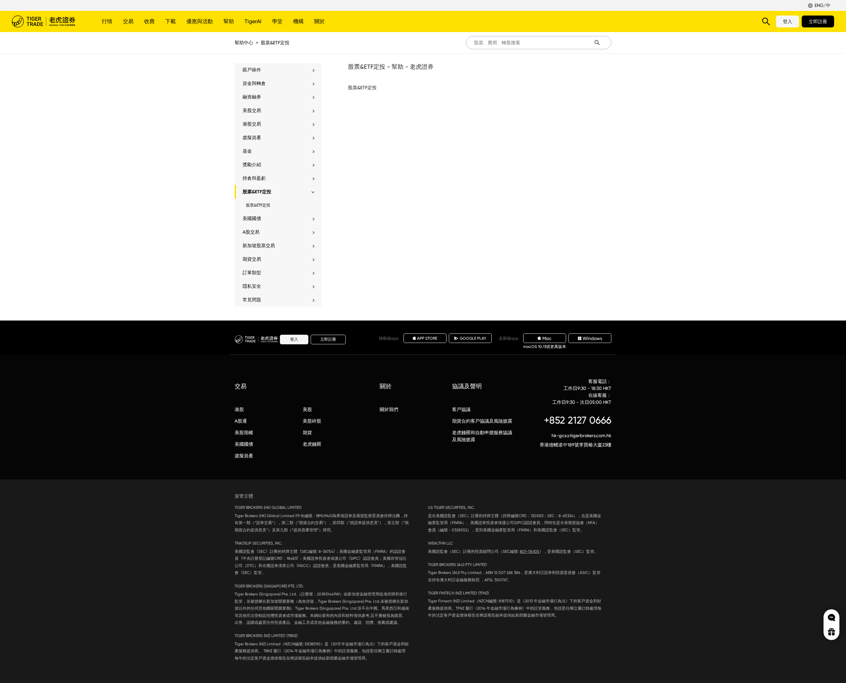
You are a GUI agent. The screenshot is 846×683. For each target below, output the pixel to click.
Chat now (831, 618)
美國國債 (252, 218)
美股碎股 (312, 421)
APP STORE (427, 338)
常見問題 (252, 299)
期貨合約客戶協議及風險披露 (482, 421)
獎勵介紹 (252, 164)
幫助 (228, 21)
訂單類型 (252, 272)
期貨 (307, 432)
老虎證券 (48, 21)
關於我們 (389, 409)
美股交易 (252, 110)
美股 (307, 409)
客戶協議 (461, 409)
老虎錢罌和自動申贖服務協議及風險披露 (482, 436)
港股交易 (252, 124)
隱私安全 (252, 286)
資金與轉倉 (254, 83)
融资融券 (252, 96)
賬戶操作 (252, 69)
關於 (319, 21)
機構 (298, 21)
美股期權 (244, 432)
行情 (107, 21)
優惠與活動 (199, 21)
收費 (149, 21)
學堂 (277, 21)
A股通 (241, 421)
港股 (239, 409)
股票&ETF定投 (275, 42)
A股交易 (251, 232)
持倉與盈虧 (254, 178)
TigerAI (253, 21)
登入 (787, 21)
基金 (247, 151)
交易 (128, 21)
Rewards (831, 632)
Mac (547, 338)
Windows (592, 338)
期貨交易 (252, 259)
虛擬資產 (252, 137)
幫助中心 (244, 42)
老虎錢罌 (312, 444)
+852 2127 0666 (577, 420)
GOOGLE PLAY (473, 338)
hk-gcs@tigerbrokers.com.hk (581, 435)
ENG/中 (822, 5)
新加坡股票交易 (259, 245)
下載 (170, 21)
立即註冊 (818, 21)
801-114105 (529, 551)
